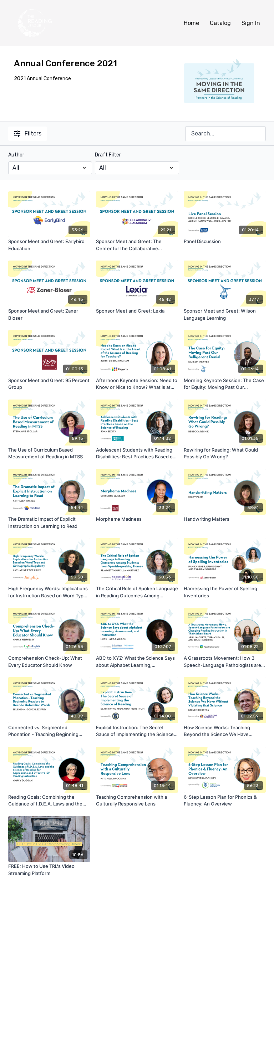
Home (191, 23)
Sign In (251, 23)
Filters (33, 133)
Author (16, 155)
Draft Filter (108, 155)
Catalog (220, 23)
